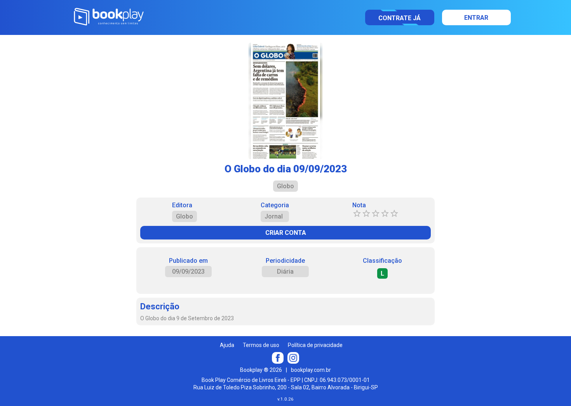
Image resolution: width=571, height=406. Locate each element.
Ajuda (227, 345)
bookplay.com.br (311, 370)
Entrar (476, 17)
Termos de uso (261, 345)
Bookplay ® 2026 (261, 370)
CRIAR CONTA (285, 232)
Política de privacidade (315, 345)
